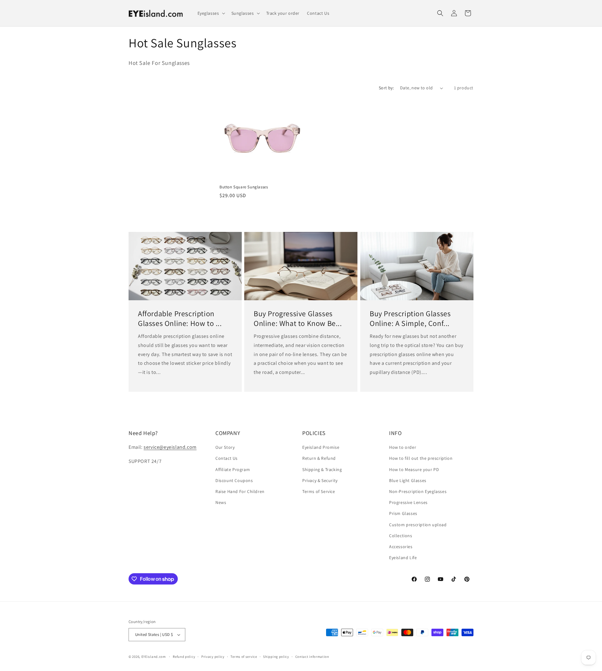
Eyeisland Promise (320, 447)
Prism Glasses (403, 513)
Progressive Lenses (408, 502)
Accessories (401, 546)
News (220, 502)
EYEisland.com (153, 656)
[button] (211, 13)
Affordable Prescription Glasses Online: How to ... (180, 318)
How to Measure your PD (414, 469)
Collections (400, 535)
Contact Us (226, 458)
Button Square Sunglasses (243, 187)
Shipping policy (276, 656)
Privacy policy (212, 656)
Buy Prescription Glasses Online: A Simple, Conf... (410, 318)
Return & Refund (319, 458)
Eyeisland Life (403, 557)
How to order (402, 447)
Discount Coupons (234, 480)
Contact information (312, 656)
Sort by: (386, 88)
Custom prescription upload (418, 524)
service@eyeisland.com (170, 447)
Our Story (225, 447)
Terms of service (243, 656)
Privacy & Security (320, 480)
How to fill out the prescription (420, 458)
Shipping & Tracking (322, 469)
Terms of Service (318, 491)
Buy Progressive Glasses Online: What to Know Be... (298, 318)
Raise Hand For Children (240, 491)
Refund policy (184, 656)
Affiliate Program (232, 469)
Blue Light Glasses (407, 480)
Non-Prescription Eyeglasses (417, 491)
